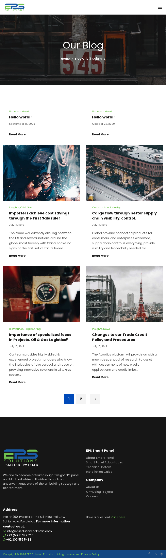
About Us (93, 487)
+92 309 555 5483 (18, 540)
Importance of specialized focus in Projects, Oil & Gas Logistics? (40, 337)
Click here (118, 517)
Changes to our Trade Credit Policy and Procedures (119, 337)
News (107, 329)
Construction (100, 207)
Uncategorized (19, 111)
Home (65, 59)
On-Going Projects (100, 492)
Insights (14, 207)
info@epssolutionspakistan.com (29, 531)
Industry (115, 207)
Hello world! (20, 117)
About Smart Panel (100, 458)
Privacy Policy (90, 554)
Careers (92, 496)
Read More (17, 134)
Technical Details (98, 467)
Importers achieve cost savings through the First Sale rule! (39, 216)
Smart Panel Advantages (104, 462)
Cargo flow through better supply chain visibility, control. (124, 216)
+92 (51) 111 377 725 (20, 535)
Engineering (33, 329)
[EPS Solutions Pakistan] (15, 7)
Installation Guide (99, 472)
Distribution (16, 329)
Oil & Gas (26, 207)
